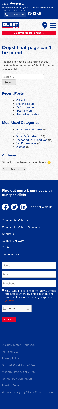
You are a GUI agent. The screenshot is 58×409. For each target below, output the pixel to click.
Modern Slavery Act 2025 (18, 372)
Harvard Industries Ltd (29, 114)
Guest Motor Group (28, 136)
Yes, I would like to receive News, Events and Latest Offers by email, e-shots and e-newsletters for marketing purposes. (30, 295)
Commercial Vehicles (15, 220)
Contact (7, 247)
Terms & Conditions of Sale (19, 365)
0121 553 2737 (16, 14)
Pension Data (10, 385)
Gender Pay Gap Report (17, 379)
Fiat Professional (26, 143)
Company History (13, 241)
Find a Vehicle (11, 254)
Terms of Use (10, 352)
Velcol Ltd (22, 100)
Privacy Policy (10, 358)
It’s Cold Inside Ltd (27, 107)
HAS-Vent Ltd (24, 111)
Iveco (19, 133)
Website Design (12, 392)
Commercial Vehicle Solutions (21, 227)
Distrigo (20, 147)
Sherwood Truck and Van (31, 140)
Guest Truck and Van (29, 129)
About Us (8, 234)
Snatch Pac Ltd (25, 104)
